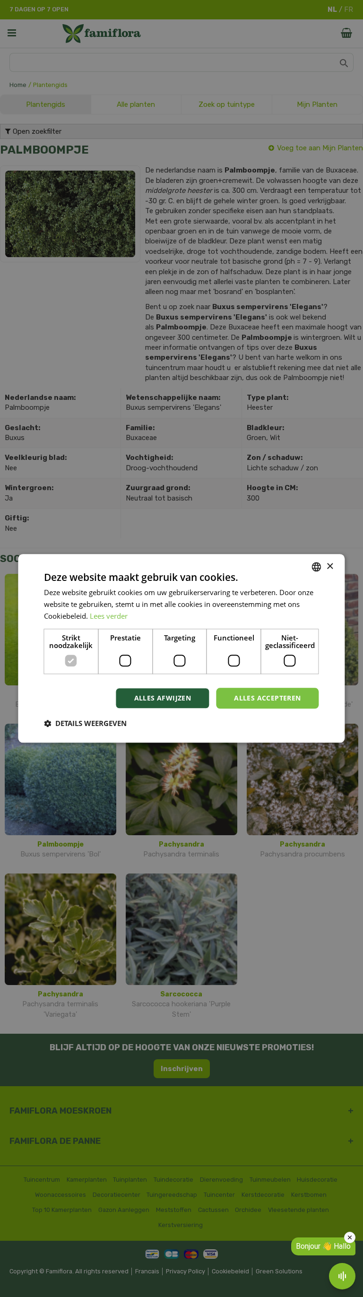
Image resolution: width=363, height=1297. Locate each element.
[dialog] (181, 648)
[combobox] (316, 566)
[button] (85, 723)
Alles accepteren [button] (267, 697)
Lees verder (109, 616)
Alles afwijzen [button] (162, 697)
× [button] (329, 566)
